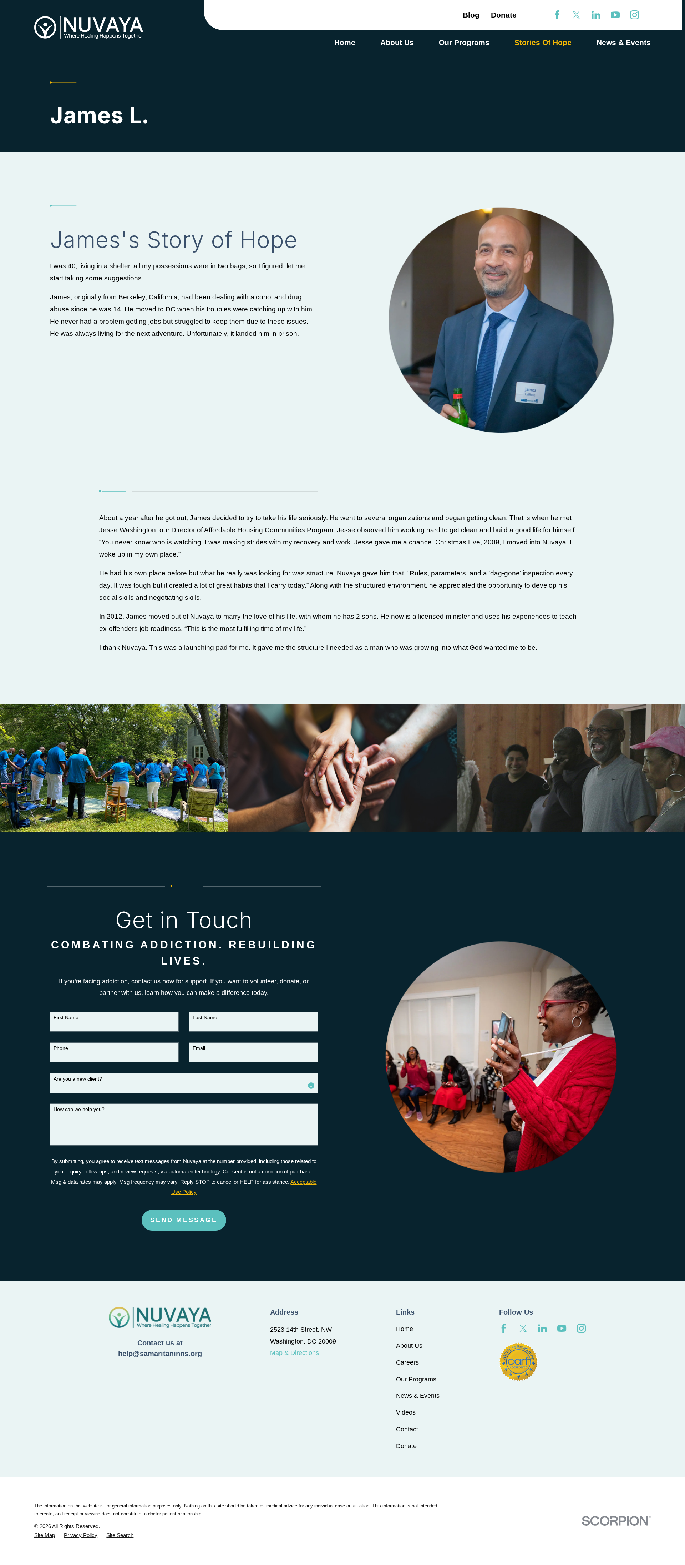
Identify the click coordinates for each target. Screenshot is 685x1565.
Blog (471, 15)
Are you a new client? (78, 1079)
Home (404, 1328)
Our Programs (416, 1379)
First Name (66, 1017)
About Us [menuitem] (397, 42)
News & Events (418, 1395)
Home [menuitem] (344, 42)
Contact (407, 1429)
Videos (406, 1412)
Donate (504, 15)
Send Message (183, 1219)
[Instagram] (634, 14)
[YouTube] (615, 14)
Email (199, 1048)
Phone (61, 1048)
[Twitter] (576, 14)
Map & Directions (294, 1352)
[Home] (88, 27)
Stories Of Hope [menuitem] (543, 42)
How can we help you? (79, 1109)
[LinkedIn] (596, 14)
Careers (407, 1362)
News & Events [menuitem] (624, 42)
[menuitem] (44, 1535)
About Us (409, 1345)
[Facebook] (557, 14)
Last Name (205, 1017)
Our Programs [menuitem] (464, 42)
